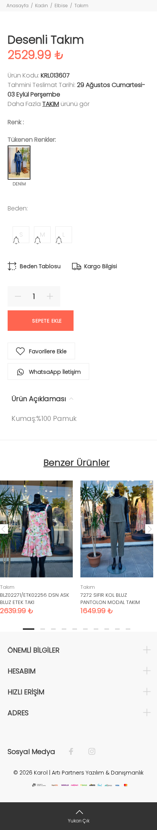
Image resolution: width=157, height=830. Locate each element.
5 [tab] (74, 629)
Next (150, 529)
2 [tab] (42, 629)
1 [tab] (28, 629)
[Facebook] (75, 751)
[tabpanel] (117, 542)
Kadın (41, 5)
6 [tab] (85, 629)
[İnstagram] (88, 751)
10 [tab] (128, 629)
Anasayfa (17, 5)
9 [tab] (117, 629)
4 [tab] (64, 629)
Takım (81, 5)
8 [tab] (106, 629)
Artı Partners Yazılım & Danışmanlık (98, 772)
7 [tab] (96, 629)
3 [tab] (53, 629)
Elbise (61, 5)
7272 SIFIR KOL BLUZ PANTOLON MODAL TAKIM (110, 598)
